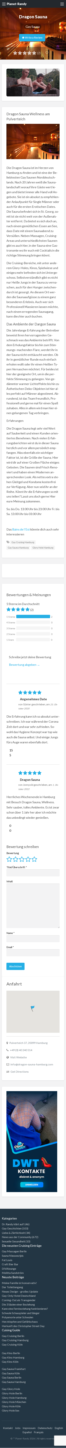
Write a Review (33, 37)
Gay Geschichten (11, 1228)
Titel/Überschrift (16, 867)
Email (10, 947)
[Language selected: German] (52, 1444)
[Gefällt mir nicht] (7, 755)
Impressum (29, 1427)
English (59, 1427)
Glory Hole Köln (11, 1406)
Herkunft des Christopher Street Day (23, 1326)
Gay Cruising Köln (12, 1344)
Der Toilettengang (12, 1287)
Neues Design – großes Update (20, 1291)
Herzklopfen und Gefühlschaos (20, 1321)
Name (10, 932)
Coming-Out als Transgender (19, 1300)
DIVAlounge (9, 1268)
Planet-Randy (17, 4)
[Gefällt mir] (7, 750)
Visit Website (18, 1057)
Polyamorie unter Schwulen (17, 1317)
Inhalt (9, 881)
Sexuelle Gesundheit (13, 1241)
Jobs (17, 1427)
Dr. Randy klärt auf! (13, 1224)
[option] (50, 1445)
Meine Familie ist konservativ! (19, 1282)
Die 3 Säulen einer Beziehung (18, 1304)
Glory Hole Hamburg (42, 547)
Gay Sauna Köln (11, 1373)
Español (27, 1432)
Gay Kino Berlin (11, 1353)
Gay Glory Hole (11, 1388)
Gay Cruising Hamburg (23, 542)
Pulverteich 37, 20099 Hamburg (28, 1042)
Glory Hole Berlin (12, 1393)
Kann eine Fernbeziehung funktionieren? (25, 1308)
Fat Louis (7, 1260)
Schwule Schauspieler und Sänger (21, 1313)
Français (38, 1432)
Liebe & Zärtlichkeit (13, 1232)
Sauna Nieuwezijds (13, 1255)
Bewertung (12, 853)
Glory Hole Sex (10, 1410)
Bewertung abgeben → (24, 664)
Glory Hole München (14, 1401)
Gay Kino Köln (10, 1361)
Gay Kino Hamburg (13, 1357)
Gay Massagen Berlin (14, 1251)
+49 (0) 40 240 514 (21, 1050)
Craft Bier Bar (10, 1264)
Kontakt (8, 1427)
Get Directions (19, 1071)
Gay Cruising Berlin (13, 1335)
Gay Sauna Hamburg (18, 547)
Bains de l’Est (21, 529)
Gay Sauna (33, 26)
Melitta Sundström (13, 1272)
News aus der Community (16, 1237)
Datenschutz (45, 1427)
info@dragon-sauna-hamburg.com (31, 1064)
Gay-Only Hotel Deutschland (19, 1295)
